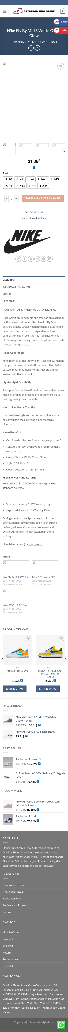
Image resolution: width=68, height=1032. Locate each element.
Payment (8, 939)
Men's (32, 41)
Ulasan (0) (9, 301)
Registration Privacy (15, 905)
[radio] (8, 179)
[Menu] (5, 11)
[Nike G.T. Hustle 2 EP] (45, 567)
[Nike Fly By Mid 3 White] (16, 567)
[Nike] (27, 241)
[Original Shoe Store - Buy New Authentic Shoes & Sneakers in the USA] (34, 11)
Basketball (49, 41)
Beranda (17, 41)
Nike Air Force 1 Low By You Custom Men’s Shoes (50, 673)
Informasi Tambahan (16, 286)
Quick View (14, 688)
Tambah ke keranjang (42, 198)
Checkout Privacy (13, 885)
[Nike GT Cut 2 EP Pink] (16, 596)
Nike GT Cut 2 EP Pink (15, 605)
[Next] (60, 101)
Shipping (8, 945)
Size (5, 173)
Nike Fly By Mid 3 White (15, 577)
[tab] (34, 279)
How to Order (11, 932)
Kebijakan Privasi (13, 891)
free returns (35, 544)
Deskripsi (9, 279)
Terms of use (10, 959)
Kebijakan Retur (12, 898)
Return (7, 912)
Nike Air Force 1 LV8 (17, 670)
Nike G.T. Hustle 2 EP (43, 577)
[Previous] (8, 101)
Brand (7, 293)
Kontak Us (9, 965)
